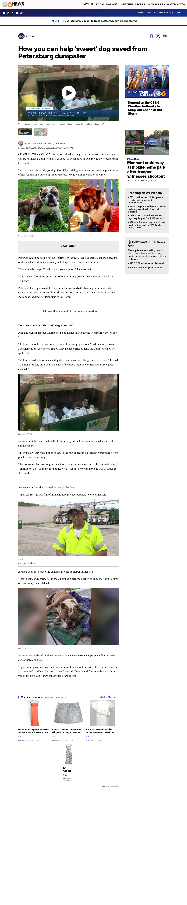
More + (179, 12)
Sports (140, 4)
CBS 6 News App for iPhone (146, 267)
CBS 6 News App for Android (147, 263)
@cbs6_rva (22, 13)
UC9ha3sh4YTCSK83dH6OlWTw (18, 13)
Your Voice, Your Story (163, 12)
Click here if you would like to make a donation (68, 311)
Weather (127, 4)
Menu (87, 4)
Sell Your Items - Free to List (53, 698)
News (140, 12)
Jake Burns (59, 143)
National (112, 4)
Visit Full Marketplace (109, 697)
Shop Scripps (156, 4)
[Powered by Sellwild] (115, 786)
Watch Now (175, 4)
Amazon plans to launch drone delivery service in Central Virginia (147, 209)
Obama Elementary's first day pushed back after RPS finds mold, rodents (146, 225)
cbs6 (9, 13)
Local (100, 4)
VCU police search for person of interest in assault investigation (146, 200)
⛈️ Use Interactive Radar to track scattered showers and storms (99, 20)
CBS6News (5, 13)
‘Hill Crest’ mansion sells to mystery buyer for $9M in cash (146, 217)
